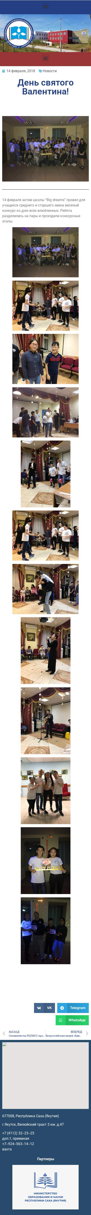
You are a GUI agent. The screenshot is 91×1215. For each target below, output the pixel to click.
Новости (50, 71)
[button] (45, 6)
